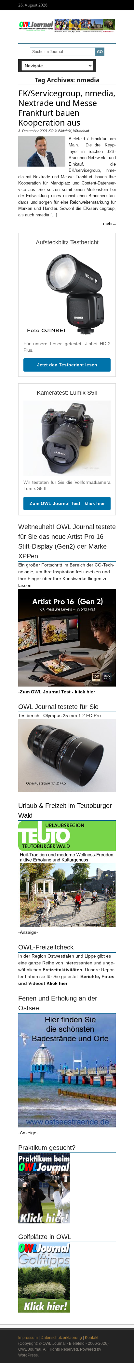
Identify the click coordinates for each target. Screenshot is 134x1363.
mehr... (109, 223)
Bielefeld (64, 131)
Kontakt (91, 1337)
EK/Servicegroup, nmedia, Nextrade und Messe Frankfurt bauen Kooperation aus (66, 108)
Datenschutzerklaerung (61, 1337)
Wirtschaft (81, 131)
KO (51, 131)
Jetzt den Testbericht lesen (67, 364)
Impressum (28, 1337)
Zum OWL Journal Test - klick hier (67, 503)
